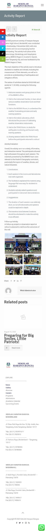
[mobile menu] (42, 5)
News (8, 385)
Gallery (8, 388)
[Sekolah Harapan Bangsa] (23, 5)
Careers (8, 393)
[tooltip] (2, 31)
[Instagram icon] (26, 523)
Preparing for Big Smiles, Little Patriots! (19, 338)
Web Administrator (28, 290)
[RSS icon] (29, 523)
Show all (37, 30)
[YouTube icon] (23, 523)
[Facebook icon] (17, 523)
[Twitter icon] (20, 523)
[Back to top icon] (23, 513)
